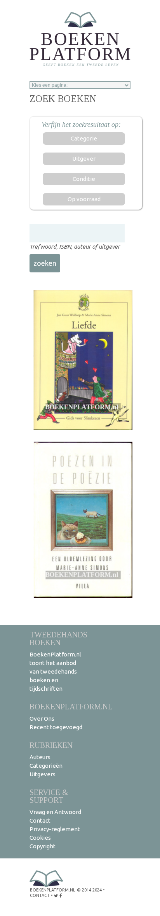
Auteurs (40, 757)
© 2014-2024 (89, 890)
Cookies (40, 837)
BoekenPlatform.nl (71, 706)
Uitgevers (43, 774)
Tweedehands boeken (58, 638)
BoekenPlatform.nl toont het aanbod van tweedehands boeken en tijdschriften (55, 671)
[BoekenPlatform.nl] (80, 36)
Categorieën (46, 765)
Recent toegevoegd (56, 727)
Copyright (43, 846)
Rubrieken (51, 745)
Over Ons (42, 718)
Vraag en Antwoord (55, 812)
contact (40, 895)
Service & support (49, 796)
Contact (40, 820)
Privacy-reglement (55, 829)
